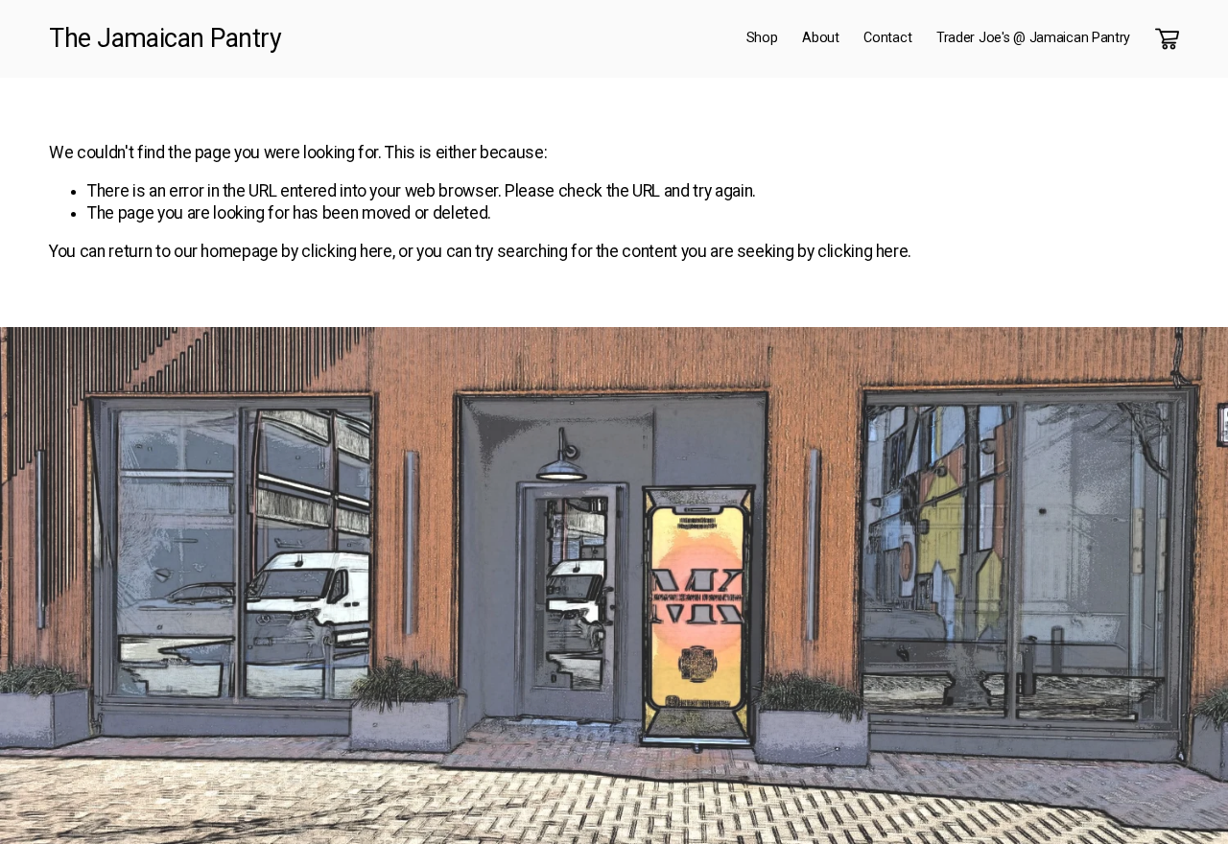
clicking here (346, 251)
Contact (887, 38)
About (820, 38)
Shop (762, 38)
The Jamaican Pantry (165, 38)
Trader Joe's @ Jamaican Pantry (1033, 38)
